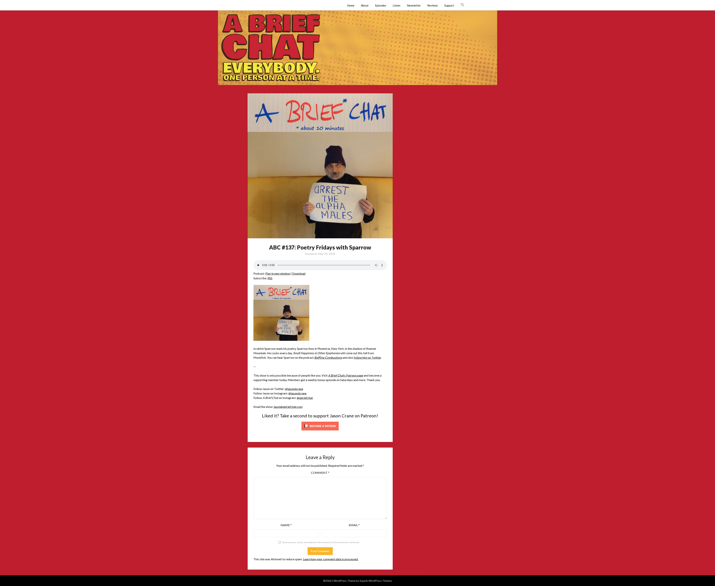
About (364, 5)
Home (350, 5)
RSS (270, 278)
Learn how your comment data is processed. (330, 559)
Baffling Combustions (328, 357)
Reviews (432, 5)
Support (449, 5)
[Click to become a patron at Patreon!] (320, 431)
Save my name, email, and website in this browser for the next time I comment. (321, 542)
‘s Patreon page (345, 375)
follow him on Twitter (367, 357)
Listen (396, 5)
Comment (320, 472)
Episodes (380, 5)
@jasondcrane (294, 389)
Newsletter (414, 5)
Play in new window (277, 273)
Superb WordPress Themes (376, 580)
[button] (462, 5)
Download (298, 273)
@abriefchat (305, 397)
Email (354, 525)
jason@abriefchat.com (288, 406)
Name (286, 525)
